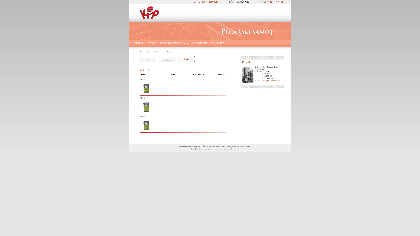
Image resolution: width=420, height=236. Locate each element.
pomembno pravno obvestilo (226, 149)
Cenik (186, 59)
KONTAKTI (217, 43)
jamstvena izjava (206, 149)
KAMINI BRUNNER (271, 1)
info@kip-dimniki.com (271, 81)
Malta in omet (159, 52)
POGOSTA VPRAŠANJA (174, 43)
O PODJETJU (199, 43)
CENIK (152, 43)
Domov (142, 52)
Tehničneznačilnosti (167, 59)
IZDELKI (139, 43)
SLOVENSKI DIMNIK (206, 1)
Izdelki (149, 52)
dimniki (194, 149)
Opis (148, 59)
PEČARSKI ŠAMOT (239, 1)
